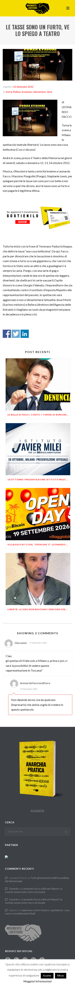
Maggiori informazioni (37, 981)
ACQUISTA (37, 810)
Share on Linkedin (25, 334)
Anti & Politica (13, 91)
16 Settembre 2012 (23, 86)
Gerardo (14, 888)
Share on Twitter (16, 334)
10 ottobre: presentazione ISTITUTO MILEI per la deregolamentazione (38, 479)
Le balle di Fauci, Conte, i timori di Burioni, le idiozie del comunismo (38, 414)
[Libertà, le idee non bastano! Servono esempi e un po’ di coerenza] (38, 579)
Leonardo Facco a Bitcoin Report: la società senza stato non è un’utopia (33, 890)
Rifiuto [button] (60, 975)
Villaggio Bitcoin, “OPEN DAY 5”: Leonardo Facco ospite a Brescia (38, 544)
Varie (49, 91)
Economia (27, 91)
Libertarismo (39, 91)
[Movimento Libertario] (37, 8)
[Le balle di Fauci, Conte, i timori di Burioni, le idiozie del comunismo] (38, 384)
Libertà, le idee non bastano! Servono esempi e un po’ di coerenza (38, 609)
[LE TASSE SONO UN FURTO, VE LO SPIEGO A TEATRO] (37, 65)
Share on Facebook (7, 334)
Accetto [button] (47, 975)
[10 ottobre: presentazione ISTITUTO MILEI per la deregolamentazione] (38, 449)
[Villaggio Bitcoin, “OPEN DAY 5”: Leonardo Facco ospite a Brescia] (38, 514)
